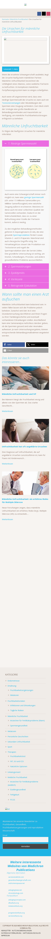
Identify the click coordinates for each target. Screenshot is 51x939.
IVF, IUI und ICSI (17, 761)
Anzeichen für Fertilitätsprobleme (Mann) (27, 720)
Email (5, 835)
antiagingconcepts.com (17, 900)
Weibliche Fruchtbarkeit (17, 777)
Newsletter (6, 931)
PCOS (12, 799)
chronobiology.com (15, 893)
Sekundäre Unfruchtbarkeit (19, 741)
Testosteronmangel (11, 103)
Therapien (12, 752)
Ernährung (12, 686)
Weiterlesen (7, 411)
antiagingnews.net (15, 890)
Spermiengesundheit (18, 725)
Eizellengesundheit (18, 789)
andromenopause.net (16, 883)
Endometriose (13, 680)
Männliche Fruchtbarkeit (18, 716)
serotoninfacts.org (15, 916)
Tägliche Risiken (17, 710)
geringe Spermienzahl (34, 197)
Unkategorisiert (14, 772)
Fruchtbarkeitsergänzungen (21, 690)
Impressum (5, 935)
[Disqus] (25, 559)
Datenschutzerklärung (11, 933)
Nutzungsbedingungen (22, 931)
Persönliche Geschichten (18, 736)
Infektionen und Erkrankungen (22, 705)
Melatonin (14, 695)
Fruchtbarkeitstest (18, 756)
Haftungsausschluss (32, 933)
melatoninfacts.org (15, 906)
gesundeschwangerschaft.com (19, 880)
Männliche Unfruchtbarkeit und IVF (19, 394)
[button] (14, 344)
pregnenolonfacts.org (16, 913)
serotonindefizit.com (16, 877)
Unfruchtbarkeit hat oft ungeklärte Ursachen (24, 446)
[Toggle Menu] (4, 4)
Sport (10, 747)
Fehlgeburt (14, 794)
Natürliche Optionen (18, 766)
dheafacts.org (13, 903)
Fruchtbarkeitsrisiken (16, 701)
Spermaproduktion (21, 235)
